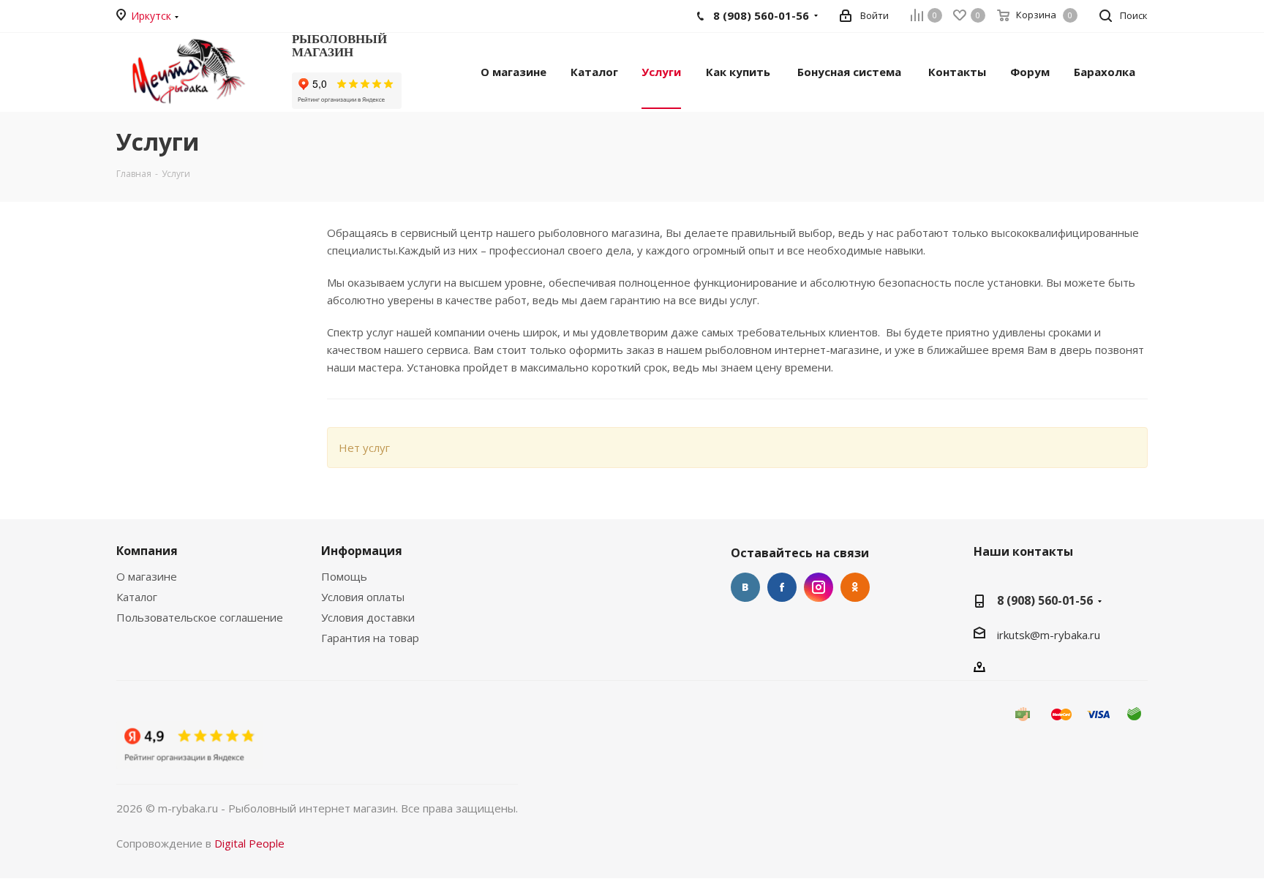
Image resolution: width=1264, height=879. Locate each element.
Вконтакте (745, 587)
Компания (147, 551)
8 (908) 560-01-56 (1045, 600)
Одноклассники (855, 587)
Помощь (344, 576)
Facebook (782, 587)
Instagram (818, 587)
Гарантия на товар (370, 637)
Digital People (249, 843)
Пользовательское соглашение (199, 617)
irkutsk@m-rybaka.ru (1048, 634)
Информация (361, 551)
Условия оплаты (363, 596)
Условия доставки (368, 617)
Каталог (136, 596)
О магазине (146, 576)
